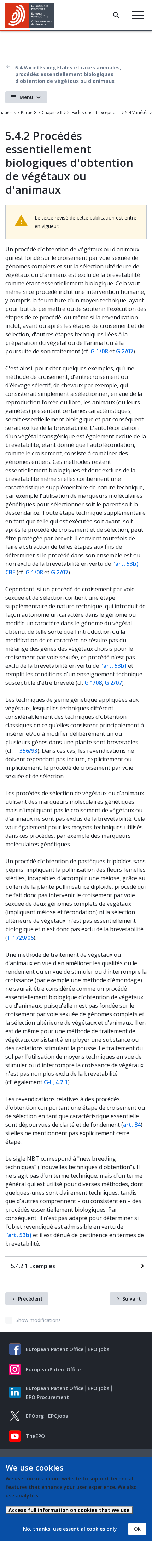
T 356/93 (25, 751)
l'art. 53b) (113, 666)
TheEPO (35, 1436)
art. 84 (132, 1124)
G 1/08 (99, 351)
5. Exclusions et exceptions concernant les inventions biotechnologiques (93, 112)
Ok (137, 1528)
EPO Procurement (47, 1397)
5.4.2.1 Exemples (33, 1266)
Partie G (29, 112)
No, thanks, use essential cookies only (70, 1528)
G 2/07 (124, 351)
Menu (26, 97)
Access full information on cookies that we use (69, 1510)
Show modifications (38, 1320)
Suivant (131, 1298)
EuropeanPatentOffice (53, 1369)
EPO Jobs (98, 1349)
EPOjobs (58, 1415)
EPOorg (35, 1415)
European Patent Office (54, 1349)
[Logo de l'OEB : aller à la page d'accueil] (32, 15)
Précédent (30, 1298)
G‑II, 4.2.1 (56, 1082)
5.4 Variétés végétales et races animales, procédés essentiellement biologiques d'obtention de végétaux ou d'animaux (68, 74)
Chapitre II (52, 112)
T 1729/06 (20, 938)
